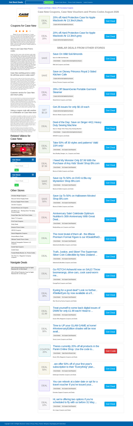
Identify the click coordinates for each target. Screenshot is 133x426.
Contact (28, 423)
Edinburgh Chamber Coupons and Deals (64, 374)
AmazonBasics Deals (17, 236)
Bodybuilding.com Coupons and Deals (64, 227)
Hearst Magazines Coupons (19, 233)
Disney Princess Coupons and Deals (63, 82)
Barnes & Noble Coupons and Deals (63, 171)
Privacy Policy (34, 423)
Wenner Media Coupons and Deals (63, 114)
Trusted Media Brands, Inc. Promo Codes (23, 253)
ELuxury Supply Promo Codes (19, 201)
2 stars (20, 31)
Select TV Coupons (16, 218)
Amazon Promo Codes (17, 227)
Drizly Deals (14, 224)
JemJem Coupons (16, 204)
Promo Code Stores (60, 2)
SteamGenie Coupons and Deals (62, 100)
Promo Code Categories (75, 2)
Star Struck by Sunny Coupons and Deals (65, 301)
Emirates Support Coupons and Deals (63, 392)
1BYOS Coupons (16, 230)
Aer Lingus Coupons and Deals (62, 410)
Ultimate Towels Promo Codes (19, 239)
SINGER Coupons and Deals (61, 135)
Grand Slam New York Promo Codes (21, 215)
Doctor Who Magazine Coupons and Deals (65, 318)
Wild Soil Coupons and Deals (61, 64)
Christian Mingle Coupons (18, 195)
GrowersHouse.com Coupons (19, 207)
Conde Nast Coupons (17, 247)
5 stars (30, 31)
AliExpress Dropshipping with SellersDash (55, 423)
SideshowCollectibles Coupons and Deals (65, 245)
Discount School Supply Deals (19, 198)
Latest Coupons (88, 2)
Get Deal (110, 21)
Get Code (111, 351)
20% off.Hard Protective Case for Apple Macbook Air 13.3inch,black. (22, 268)
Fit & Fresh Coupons (17, 221)
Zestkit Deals (15, 250)
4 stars (27, 31)
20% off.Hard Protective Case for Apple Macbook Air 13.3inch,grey (22, 272)
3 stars (23, 31)
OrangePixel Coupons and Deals (62, 283)
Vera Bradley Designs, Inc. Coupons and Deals (66, 153)
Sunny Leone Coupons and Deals (62, 339)
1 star (16, 31)
